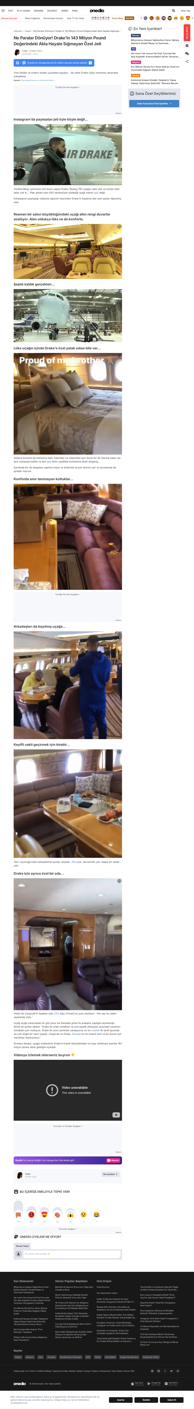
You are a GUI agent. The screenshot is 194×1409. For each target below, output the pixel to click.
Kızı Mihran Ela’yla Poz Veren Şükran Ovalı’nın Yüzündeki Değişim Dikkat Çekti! (155, 68)
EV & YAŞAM (23, 10)
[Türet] (145, 18)
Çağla (32, 51)
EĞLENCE (52, 10)
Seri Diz (129, 18)
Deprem (30, 1357)
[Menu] (3, 11)
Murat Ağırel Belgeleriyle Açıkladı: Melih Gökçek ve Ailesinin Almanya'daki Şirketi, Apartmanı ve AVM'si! (73, 1334)
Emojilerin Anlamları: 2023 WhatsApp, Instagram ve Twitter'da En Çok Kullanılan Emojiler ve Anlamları (116, 1325)
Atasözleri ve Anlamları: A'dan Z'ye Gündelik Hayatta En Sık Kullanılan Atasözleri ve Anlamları (113, 1333)
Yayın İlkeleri (117, 1371)
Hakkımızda (19, 1371)
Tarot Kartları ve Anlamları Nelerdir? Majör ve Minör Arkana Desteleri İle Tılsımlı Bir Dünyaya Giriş (159, 1290)
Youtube (51, 1357)
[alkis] (176, 18)
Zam (40, 1357)
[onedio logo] (97, 10)
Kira (74, 861)
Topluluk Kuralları (60, 1371)
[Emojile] (164, 18)
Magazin (136, 62)
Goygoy (135, 75)
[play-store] (154, 1383)
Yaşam (28, 31)
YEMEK (64, 10)
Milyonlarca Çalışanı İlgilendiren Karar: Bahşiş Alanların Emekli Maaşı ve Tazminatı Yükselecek (155, 42)
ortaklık (95, 1030)
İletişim (80, 1371)
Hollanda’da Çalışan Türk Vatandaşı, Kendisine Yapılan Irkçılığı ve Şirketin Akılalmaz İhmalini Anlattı (72, 1316)
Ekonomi (136, 35)
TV (133, 49)
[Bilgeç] (152, 18)
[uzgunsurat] (188, 18)
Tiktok (97, 1357)
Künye (127, 1371)
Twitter (18, 1357)
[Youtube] (171, 1371)
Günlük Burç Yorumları (70, 1357)
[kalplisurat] (182, 18)
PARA (75, 10)
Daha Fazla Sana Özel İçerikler (152, 103)
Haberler (18, 31)
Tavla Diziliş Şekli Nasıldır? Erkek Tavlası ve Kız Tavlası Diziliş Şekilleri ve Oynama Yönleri (116, 1341)
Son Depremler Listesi (107, 1293)
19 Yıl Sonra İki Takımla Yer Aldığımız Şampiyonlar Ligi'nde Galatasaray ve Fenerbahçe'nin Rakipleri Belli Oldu (72, 1305)
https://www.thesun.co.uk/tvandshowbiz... (38, 80)
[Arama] (173, 10)
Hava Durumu (103, 1287)
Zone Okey (117, 18)
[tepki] (18, 1214)
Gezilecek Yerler (151, 1357)
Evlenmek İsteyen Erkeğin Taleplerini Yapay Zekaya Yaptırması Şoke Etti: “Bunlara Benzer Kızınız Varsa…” (154, 82)
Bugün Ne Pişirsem (129, 1357)
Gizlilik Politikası (44, 1371)
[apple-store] (138, 1383)
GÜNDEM (38, 10)
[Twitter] (165, 1371)
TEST (10, 10)
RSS (132, 1371)
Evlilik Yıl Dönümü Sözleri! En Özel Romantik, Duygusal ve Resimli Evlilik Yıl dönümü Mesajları (115, 1302)
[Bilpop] (158, 18)
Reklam (72, 1371)
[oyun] (170, 18)
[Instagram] (152, 1371)
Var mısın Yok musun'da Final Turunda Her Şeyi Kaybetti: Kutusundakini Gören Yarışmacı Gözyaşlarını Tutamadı (155, 55)
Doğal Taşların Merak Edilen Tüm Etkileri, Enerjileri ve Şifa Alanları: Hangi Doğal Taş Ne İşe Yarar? (116, 1317)
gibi (96, 192)
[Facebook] (158, 1371)
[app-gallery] (171, 1383)
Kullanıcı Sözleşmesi (101, 1371)
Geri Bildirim (31, 1371)
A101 (88, 1357)
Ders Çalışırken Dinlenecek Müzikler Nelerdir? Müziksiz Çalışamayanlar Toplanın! (157, 1313)
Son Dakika (110, 1357)
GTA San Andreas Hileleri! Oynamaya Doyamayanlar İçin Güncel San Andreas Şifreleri (158, 1337)
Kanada (76, 1033)
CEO (56, 1013)
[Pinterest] (177, 1371)
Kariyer (87, 1371)
